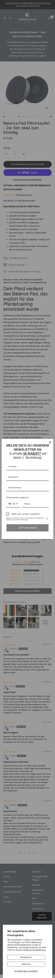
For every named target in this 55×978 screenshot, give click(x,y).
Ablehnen (26, 964)
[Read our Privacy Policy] (47, 518)
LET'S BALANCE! (27, 528)
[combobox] (13, 504)
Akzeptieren (26, 957)
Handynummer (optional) (17, 497)
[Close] (50, 442)
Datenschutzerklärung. (35, 950)
